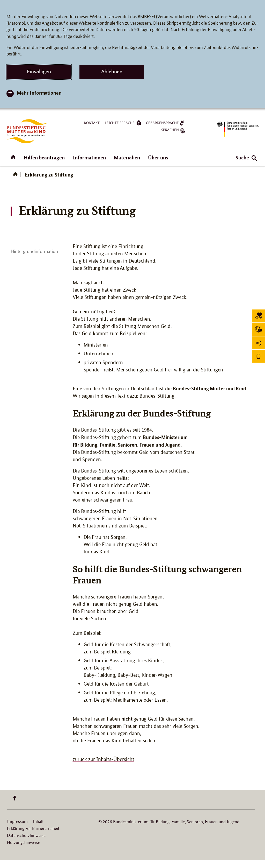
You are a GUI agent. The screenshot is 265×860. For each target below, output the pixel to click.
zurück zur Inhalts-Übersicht (103, 759)
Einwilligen (39, 71)
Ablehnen (111, 71)
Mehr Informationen (39, 92)
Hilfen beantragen (44, 157)
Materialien (127, 157)
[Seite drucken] (258, 356)
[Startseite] (16, 176)
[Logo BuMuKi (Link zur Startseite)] (27, 131)
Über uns (158, 157)
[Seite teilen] (258, 342)
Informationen (89, 157)
